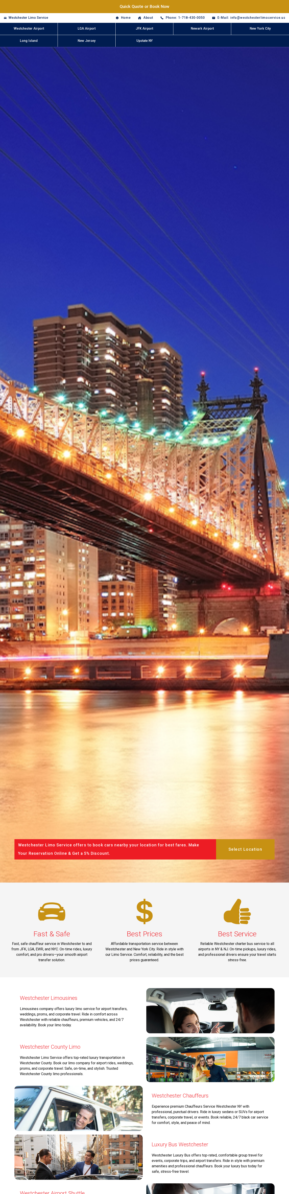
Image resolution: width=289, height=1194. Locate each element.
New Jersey (87, 41)
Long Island (29, 41)
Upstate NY (144, 41)
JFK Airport (144, 29)
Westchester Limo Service (28, 18)
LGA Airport (87, 29)
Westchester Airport (29, 29)
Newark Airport (202, 29)
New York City (260, 29)
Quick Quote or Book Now (144, 6)
